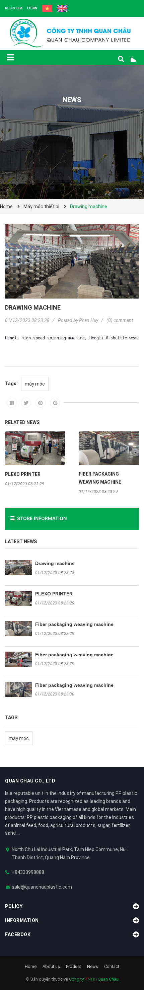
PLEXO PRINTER (54, 593)
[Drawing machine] (18, 567)
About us (51, 966)
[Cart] (136, 59)
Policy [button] (13, 906)
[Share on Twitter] (26, 403)
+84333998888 (28, 872)
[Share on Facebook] (12, 403)
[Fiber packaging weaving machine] (18, 628)
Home (31, 966)
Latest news (21, 541)
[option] (35, 458)
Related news (22, 422)
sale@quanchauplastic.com (42, 887)
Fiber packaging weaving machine (74, 624)
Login (32, 8)
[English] (62, 8)
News (92, 966)
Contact (111, 966)
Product (73, 966)
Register (13, 8)
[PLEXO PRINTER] (18, 598)
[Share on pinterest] (40, 403)
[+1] (55, 403)
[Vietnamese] (47, 8)
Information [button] (22, 920)
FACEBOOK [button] (17, 934)
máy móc (19, 738)
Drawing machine (55, 563)
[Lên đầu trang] (126, 957)
